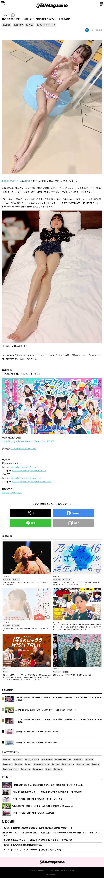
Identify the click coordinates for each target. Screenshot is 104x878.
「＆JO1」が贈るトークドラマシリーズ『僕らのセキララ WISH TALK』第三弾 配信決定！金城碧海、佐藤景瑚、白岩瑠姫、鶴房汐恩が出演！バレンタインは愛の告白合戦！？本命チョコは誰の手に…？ (27, 677)
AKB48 (57, 764)
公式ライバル (68, 579)
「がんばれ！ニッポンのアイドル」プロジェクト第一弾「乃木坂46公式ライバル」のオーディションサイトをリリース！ (76, 583)
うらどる (17, 579)
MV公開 (59, 769)
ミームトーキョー (64, 759)
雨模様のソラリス (42, 764)
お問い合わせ (70, 870)
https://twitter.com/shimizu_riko (25, 478)
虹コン (31, 25)
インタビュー (84, 764)
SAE (29, 764)
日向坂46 (16, 625)
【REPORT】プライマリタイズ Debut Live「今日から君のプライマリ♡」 (32, 850)
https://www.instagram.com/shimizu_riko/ (31, 481)
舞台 (49, 769)
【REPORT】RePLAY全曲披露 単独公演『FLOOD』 (22, 845)
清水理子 (19, 25)
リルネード (48, 759)
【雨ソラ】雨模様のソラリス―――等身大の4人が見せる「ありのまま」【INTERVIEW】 (37, 840)
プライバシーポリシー (55, 870)
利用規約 (41, 870)
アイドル (19, 759)
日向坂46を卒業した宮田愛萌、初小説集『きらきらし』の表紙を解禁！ (25, 630)
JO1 (6, 672)
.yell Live (39, 769)
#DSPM (8, 25)
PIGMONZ (8, 579)
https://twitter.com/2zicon (23, 467)
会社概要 (32, 870)
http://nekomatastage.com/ (23, 448)
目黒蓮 (66, 672)
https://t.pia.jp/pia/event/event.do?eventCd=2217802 (28, 441)
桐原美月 (79, 759)
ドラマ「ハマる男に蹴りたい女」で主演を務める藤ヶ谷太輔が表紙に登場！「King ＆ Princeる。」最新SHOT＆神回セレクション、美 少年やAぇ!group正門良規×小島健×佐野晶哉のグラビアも (77, 627)
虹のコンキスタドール (47, 25)
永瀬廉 (20, 764)
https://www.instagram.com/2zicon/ (29, 470)
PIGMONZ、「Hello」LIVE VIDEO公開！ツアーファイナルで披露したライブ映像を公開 (26, 583)
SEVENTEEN (69, 764)
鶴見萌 (96, 764)
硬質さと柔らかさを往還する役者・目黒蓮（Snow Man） (72, 675)
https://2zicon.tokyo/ (12, 492)
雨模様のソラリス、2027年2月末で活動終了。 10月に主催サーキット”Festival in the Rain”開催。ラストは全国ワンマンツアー (51, 834)
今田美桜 (27, 769)
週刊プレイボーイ (11, 769)
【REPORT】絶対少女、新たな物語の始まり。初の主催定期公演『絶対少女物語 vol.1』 (37, 828)
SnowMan (57, 672)
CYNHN (90, 759)
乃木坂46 (57, 579)
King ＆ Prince (33, 759)
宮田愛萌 (7, 625)
